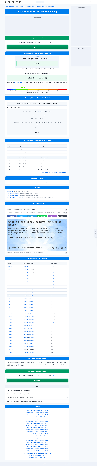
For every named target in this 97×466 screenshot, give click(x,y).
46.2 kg (25, 319)
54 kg (29, 287)
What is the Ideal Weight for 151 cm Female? (37, 431)
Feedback (95, 233)
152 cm (10, 301)
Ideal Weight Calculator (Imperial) (15, 197)
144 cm (10, 278)
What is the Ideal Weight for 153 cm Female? (37, 440)
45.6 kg (25, 316)
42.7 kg (25, 301)
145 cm (10, 281)
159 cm (10, 322)
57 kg (30, 298)
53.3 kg (31, 284)
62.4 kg (31, 319)
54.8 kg (31, 290)
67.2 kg (31, 337)
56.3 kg (31, 295)
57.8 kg (31, 301)
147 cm (10, 287)
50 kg (52, 266)
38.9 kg (25, 281)
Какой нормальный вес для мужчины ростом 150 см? (37, 453)
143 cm (10, 275)
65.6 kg (31, 331)
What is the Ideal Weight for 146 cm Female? (37, 412)
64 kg (30, 325)
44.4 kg (25, 310)
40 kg (24, 287)
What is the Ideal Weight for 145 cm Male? (37, 410)
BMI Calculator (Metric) (12, 195)
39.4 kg (25, 284)
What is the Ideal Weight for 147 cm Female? (37, 417)
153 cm (10, 304)
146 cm (10, 284)
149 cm (10, 293)
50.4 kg (25, 340)
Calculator (70, 2)
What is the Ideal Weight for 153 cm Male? (37, 442)
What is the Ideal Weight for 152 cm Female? (37, 436)
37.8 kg (25, 275)
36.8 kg (25, 269)
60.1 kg (31, 310)
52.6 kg (31, 281)
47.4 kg (25, 325)
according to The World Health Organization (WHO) (54, 172)
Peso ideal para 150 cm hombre (37, 455)
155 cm (10, 310)
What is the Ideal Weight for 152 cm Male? (37, 438)
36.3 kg (25, 266)
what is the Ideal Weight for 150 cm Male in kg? (23, 364)
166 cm (10, 343)
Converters (39, 2)
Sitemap (38, 463)
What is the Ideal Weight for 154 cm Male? (37, 446)
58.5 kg (31, 304)
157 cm (10, 316)
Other (63, 2)
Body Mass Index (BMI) (19, 82)
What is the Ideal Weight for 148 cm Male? (37, 423)
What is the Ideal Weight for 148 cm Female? (37, 421)
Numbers (33, 2)
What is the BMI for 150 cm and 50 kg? (38, 182)
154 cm (10, 307)
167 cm (10, 346)
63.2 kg (31, 322)
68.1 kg (31, 340)
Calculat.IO (28, 463)
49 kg (30, 266)
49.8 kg (25, 337)
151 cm (10, 298)
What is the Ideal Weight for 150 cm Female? (37, 429)
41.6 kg (25, 295)
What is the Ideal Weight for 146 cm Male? (37, 414)
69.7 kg (31, 346)
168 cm (10, 352)
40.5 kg (25, 290)
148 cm (10, 290)
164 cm (10, 337)
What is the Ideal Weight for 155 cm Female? (37, 448)
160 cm (10, 325)
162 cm (10, 331)
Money (56, 2)
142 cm (10, 272)
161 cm (10, 328)
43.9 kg (25, 307)
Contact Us (53, 463)
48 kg (24, 328)
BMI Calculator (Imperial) (13, 193)
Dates (26, 2)
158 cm (10, 319)
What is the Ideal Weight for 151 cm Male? (37, 433)
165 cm (10, 340)
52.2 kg (25, 352)
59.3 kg (31, 307)
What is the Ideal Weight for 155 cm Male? (37, 450)
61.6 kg (31, 316)
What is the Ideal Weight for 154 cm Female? (37, 444)
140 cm (10, 266)
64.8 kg (30, 328)
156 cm (10, 313)
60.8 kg (30, 313)
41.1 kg (25, 293)
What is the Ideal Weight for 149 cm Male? (37, 427)
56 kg (52, 322)
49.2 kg (25, 334)
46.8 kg (25, 322)
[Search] (91, 2)
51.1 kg (31, 275)
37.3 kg (25, 272)
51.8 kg (31, 278)
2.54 (39, 111)
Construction (49, 2)
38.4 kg (25, 278)
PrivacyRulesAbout (45, 463)
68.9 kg (30, 343)
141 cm (10, 269)
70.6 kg (31, 352)
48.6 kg (25, 331)
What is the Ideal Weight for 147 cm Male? (37, 419)
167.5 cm (10, 349)
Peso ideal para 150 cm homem (37, 457)
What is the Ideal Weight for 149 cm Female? (37, 425)
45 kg (24, 313)
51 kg (24, 343)
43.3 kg (25, 304)
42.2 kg (25, 298)
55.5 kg (31, 293)
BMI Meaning (10, 191)
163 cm (10, 334)
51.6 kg (25, 346)
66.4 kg (31, 334)
